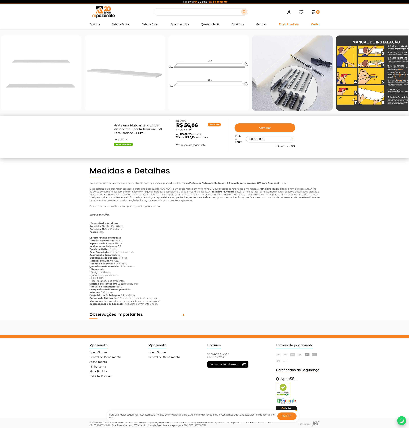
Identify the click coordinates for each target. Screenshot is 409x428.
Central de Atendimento (105, 357)
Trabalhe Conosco (100, 376)
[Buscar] (244, 12)
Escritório (238, 24)
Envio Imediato (289, 24)
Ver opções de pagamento (191, 145)
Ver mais (261, 24)
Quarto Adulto (179, 24)
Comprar (265, 127)
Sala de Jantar (121, 24)
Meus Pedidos (98, 371)
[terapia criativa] (103, 12)
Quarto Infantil (210, 24)
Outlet (315, 24)
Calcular (292, 139)
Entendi (287, 416)
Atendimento (98, 361)
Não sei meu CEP (285, 146)
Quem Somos (98, 352)
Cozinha (94, 24)
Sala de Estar (150, 24)
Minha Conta (97, 366)
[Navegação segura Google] (286, 403)
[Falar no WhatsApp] (401, 420)
